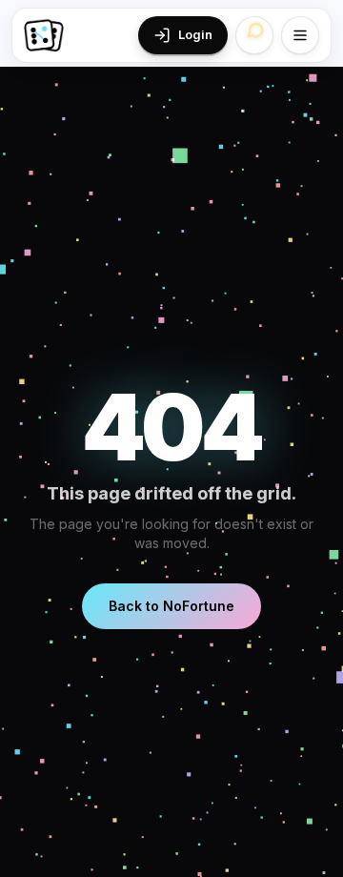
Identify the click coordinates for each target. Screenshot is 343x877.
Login (195, 35)
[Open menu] (300, 35)
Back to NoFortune (171, 606)
